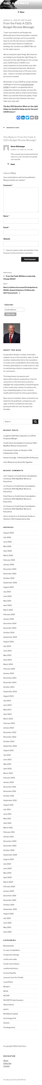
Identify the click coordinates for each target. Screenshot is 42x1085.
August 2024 (8, 642)
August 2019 (8, 914)
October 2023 (8, 687)
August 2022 (8, 750)
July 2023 (7, 701)
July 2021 (7, 809)
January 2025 (8, 619)
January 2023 (8, 728)
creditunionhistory (10, 968)
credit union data (10, 959)
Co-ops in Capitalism (11, 950)
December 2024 (9, 623)
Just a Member (16, 3)
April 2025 (7, 605)
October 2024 (8, 633)
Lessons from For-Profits (13, 978)
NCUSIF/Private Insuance (13, 1000)
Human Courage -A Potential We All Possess (20, 458)
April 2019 (7, 932)
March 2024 (8, 664)
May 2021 (7, 819)
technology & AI (9, 1018)
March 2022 (8, 773)
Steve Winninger (18, 146)
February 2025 (9, 614)
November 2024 (9, 628)
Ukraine (6, 1023)
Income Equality (9, 973)
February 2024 (9, 669)
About (5, 1061)
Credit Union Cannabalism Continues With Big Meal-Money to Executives (20, 478)
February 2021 (9, 832)
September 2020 (10, 855)
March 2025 (8, 610)
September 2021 (10, 800)
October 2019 (8, 905)
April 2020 (7, 877)
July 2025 (7, 592)
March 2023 (8, 719)
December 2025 (9, 569)
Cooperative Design (11, 955)
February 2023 (9, 723)
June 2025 (7, 596)
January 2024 (8, 673)
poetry (6, 1009)
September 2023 (10, 692)
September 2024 (10, 637)
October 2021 (8, 796)
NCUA (5, 991)
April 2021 (7, 823)
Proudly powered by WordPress (14, 1080)
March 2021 (8, 828)
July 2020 (7, 864)
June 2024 (7, 651)
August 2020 (8, 859)
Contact (6, 1066)
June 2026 (7, 542)
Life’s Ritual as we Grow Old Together (18, 462)
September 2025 (10, 583)
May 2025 (7, 601)
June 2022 (7, 760)
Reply (13, 164)
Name (6, 216)
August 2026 (8, 533)
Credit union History (11, 964)
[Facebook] (18, 118)
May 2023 (7, 710)
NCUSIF (6, 996)
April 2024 (7, 660)
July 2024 (7, 646)
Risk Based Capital (10, 1014)
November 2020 (9, 846)
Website (6, 239)
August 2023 (8, 696)
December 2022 (9, 732)
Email (6, 227)
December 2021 (9, 787)
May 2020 (7, 873)
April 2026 (7, 551)
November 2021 (9, 791)
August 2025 (8, 587)
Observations (12, 127)
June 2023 (7, 705)
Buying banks (8, 946)
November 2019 (9, 900)
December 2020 (9, 841)
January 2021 (8, 837)
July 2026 (7, 537)
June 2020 (7, 868)
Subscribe (8, 305)
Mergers (6, 987)
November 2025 (9, 574)
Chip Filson (26, 20)
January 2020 (8, 891)
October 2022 (8, 741)
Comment (8, 185)
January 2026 (8, 565)
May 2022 (7, 764)
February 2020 (9, 887)
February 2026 (9, 560)
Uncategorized (9, 1027)
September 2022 (10, 746)
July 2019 (7, 918)
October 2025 (8, 578)
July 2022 (7, 755)
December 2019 (9, 896)
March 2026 (8, 555)
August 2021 (8, 805)
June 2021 (7, 814)
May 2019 (7, 927)
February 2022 (9, 778)
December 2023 (9, 678)
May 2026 (7, 546)
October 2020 (8, 850)
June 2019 (7, 923)
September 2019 (10, 909)
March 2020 (8, 882)
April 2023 (7, 714)
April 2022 (7, 769)
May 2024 (7, 655)
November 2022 (9, 737)
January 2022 (8, 782)
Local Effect (8, 982)
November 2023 (9, 682)
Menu (22, 12)
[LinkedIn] (23, 118)
